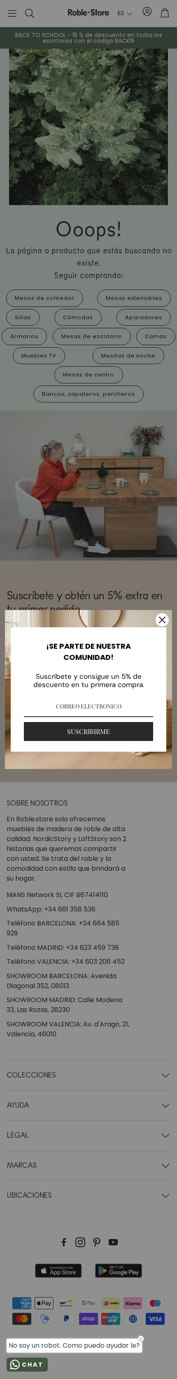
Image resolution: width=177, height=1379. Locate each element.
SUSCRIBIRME (88, 731)
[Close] (162, 620)
